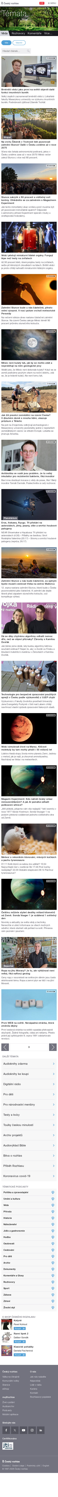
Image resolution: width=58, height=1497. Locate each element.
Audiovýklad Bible (14, 1145)
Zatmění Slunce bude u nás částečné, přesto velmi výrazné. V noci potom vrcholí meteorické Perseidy (28, 310)
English (46, 1466)
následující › (53, 1047)
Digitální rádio (12, 1084)
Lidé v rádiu (36, 1385)
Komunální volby (10, 1381)
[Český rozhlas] (10, 3)
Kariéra (33, 1389)
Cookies (6, 1466)
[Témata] (29, 18)
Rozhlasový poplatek (40, 1397)
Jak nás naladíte (38, 1377)
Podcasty (7, 1410)
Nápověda (35, 1381)
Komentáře (34, 33)
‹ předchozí (5, 1047)
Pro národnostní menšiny (19, 1104)
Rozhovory (18, 33)
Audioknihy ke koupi (16, 1074)
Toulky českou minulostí (18, 1125)
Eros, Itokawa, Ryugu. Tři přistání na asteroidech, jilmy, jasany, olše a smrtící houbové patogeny (29, 525)
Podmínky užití (33, 1466)
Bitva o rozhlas (12, 1155)
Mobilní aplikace (10, 1414)
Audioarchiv (8, 1406)
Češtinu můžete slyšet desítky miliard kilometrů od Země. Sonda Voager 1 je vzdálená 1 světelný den (28, 915)
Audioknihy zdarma (15, 1063)
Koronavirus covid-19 (16, 1176)
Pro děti (8, 1094)
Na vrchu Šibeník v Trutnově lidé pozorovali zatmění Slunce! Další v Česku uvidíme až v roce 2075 (28, 144)
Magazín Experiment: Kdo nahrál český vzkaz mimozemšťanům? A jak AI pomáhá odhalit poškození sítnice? (26, 802)
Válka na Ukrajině (10, 1377)
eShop (5, 1389)
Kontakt (34, 1393)
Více (48, 33)
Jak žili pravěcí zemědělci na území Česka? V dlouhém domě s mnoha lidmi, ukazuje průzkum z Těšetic (25, 418)
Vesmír (19, 43)
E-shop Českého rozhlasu (18, 1317)
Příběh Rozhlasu (13, 1165)
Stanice (6, 1385)
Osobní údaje (18, 1466)
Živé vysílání (8, 1402)
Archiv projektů (12, 1135)
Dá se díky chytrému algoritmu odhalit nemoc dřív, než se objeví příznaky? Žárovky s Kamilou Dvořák (28, 639)
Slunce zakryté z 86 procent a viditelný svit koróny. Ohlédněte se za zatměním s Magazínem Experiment (28, 200)
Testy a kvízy (11, 1114)
